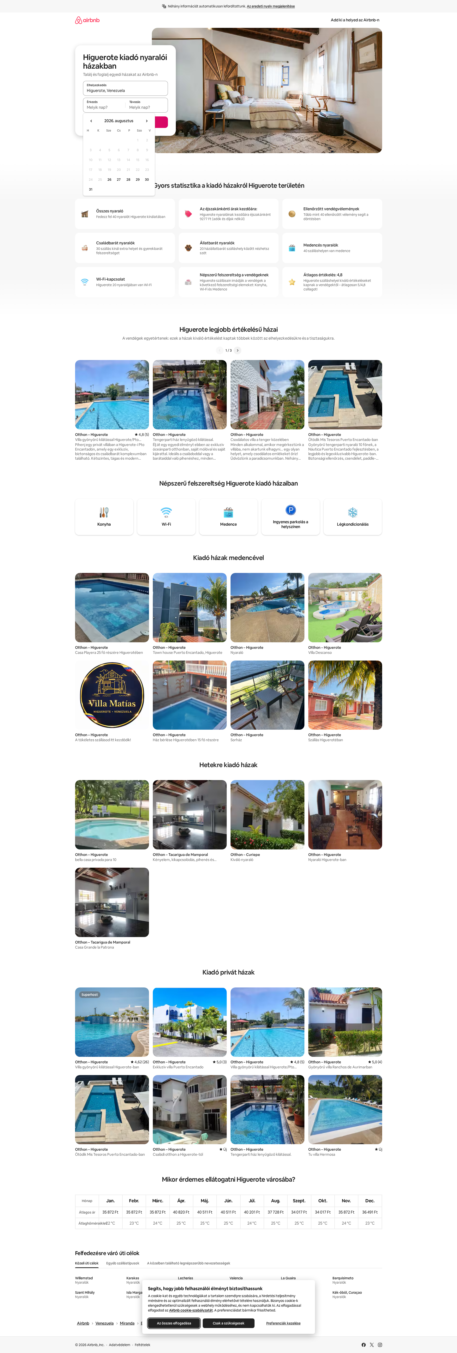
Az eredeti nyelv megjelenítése (271, 6)
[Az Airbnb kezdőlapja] (87, 20)
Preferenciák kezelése (283, 1323)
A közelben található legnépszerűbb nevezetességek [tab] (188, 1263)
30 (147, 179)
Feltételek (142, 1345)
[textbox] (104, 107)
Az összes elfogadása (174, 1323)
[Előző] (220, 350)
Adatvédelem (119, 1345)
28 (128, 179)
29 (138, 179)
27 (119, 179)
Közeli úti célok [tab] (87, 1263)
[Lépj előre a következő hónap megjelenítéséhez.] (146, 121)
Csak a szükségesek (228, 1323)
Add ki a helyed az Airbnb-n (355, 20)
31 (90, 189)
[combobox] (125, 90)
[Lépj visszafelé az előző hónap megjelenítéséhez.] (91, 121)
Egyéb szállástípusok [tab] (122, 1263)
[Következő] (237, 350)
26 (109, 179)
